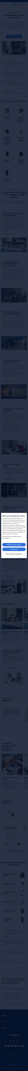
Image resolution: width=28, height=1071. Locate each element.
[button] (23, 500)
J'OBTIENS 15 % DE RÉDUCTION (14, 551)
